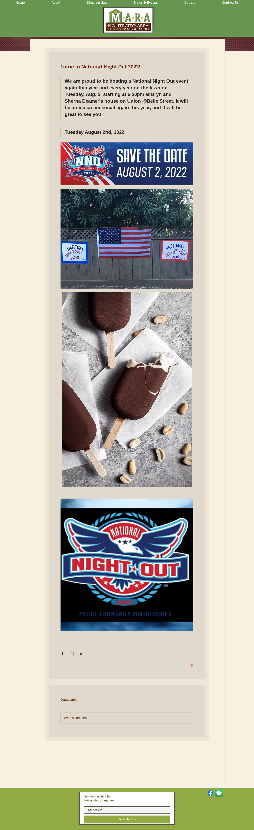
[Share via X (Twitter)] (72, 653)
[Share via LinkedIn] (82, 653)
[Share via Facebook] (62, 653)
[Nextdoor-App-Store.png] (219, 793)
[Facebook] (210, 793)
